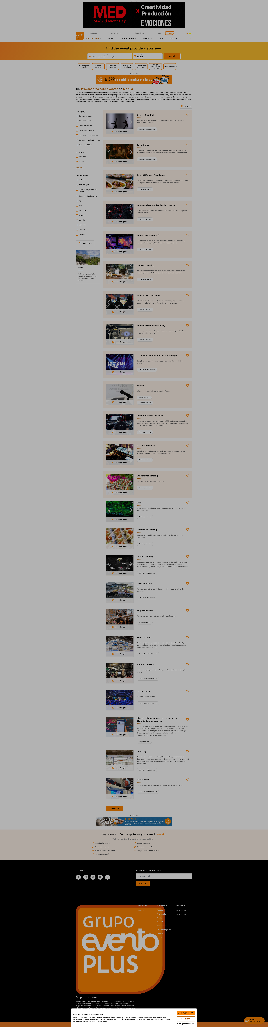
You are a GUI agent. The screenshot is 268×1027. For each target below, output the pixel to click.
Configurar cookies (185, 1024)
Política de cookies (126, 1019)
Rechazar (185, 1019)
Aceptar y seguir (185, 1013)
